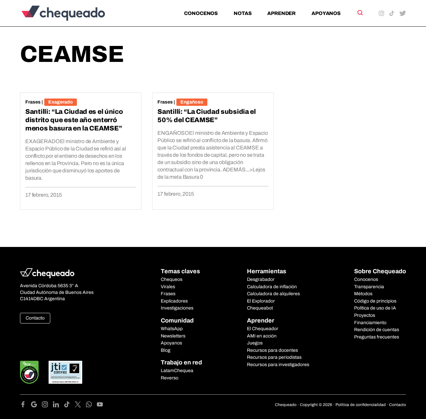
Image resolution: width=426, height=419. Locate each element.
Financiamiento (370, 322)
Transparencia (369, 286)
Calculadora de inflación (272, 286)
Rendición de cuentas (376, 329)
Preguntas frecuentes (376, 336)
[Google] (36, 405)
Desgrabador (261, 279)
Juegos (255, 342)
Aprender (281, 13)
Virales (168, 286)
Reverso (169, 377)
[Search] (359, 12)
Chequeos (171, 279)
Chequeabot (260, 308)
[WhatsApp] (91, 405)
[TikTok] (69, 405)
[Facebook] (25, 405)
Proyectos (364, 315)
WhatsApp (172, 328)
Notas (242, 13)
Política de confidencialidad (360, 404)
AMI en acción (262, 335)
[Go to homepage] (74, 13)
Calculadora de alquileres (273, 293)
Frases (33, 102)
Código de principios (375, 301)
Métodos (363, 293)
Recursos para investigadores (278, 364)
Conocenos (201, 13)
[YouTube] (100, 405)
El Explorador (261, 301)
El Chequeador (262, 328)
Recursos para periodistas (274, 357)
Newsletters (173, 335)
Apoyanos (326, 13)
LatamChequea (177, 370)
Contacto (35, 317)
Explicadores (174, 301)
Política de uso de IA (375, 308)
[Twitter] (80, 405)
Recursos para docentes (272, 350)
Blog (165, 350)
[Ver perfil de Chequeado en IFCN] (29, 372)
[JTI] (66, 372)
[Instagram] (47, 405)
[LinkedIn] (58, 405)
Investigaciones (177, 308)
